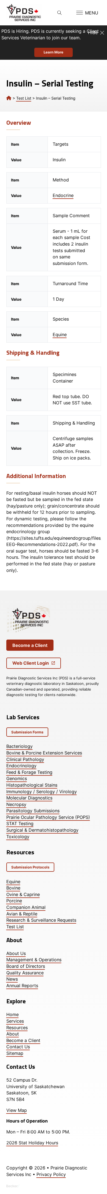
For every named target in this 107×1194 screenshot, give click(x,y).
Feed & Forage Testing (29, 772)
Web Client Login (30, 663)
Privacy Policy (51, 1174)
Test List (23, 98)
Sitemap (14, 1053)
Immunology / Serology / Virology (41, 791)
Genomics (16, 778)
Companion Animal (26, 907)
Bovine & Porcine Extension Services (44, 753)
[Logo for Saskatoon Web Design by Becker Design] (12, 1186)
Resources (17, 1027)
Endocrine (63, 195)
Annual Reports (22, 985)
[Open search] (59, 13)
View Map (16, 1110)
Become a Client (29, 645)
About (12, 1034)
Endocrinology (21, 765)
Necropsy (16, 804)
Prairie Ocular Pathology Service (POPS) (48, 817)
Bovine (13, 888)
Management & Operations (33, 959)
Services (15, 1021)
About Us (16, 953)
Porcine (14, 900)
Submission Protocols (30, 867)
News (12, 979)
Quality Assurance (25, 972)
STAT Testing (19, 823)
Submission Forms (27, 732)
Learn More (53, 52)
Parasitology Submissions (33, 810)
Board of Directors (25, 966)
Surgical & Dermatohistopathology (42, 830)
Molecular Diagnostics (29, 798)
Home (12, 1014)
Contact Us (18, 1046)
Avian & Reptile (21, 914)
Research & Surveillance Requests (41, 920)
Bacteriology (19, 746)
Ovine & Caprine (23, 894)
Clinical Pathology (25, 759)
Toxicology (17, 836)
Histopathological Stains (31, 785)
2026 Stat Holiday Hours (32, 1142)
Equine (60, 334)
